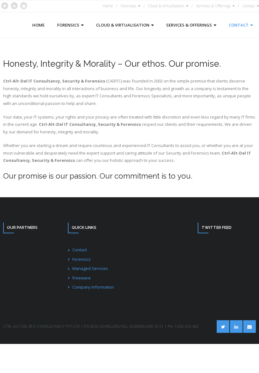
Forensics (128, 6)
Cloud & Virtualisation (166, 6)
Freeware (81, 278)
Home (108, 6)
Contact (248, 6)
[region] (32, 270)
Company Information (93, 287)
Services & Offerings (213, 6)
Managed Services (90, 268)
